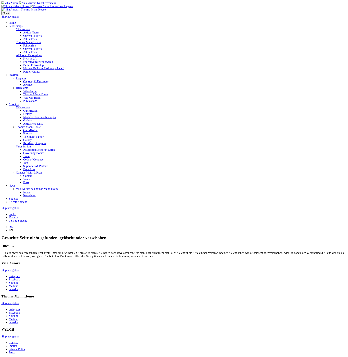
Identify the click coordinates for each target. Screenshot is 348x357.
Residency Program (34, 143)
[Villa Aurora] (28, 3)
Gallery (27, 120)
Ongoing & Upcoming (36, 81)
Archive (27, 84)
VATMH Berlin (32, 97)
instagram (14, 309)
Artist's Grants (31, 32)
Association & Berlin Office (39, 149)
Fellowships (15, 26)
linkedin (13, 289)
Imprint (13, 345)
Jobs (25, 162)
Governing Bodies (33, 153)
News (12, 185)
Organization (23, 146)
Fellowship (29, 45)
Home (12, 22)
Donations (29, 169)
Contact (27, 175)
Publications (30, 100)
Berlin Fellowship (33, 65)
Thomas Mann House (28, 42)
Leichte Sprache (18, 201)
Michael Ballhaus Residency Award (43, 68)
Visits (26, 179)
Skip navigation (10, 16)
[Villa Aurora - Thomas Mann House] (23, 9)
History (27, 113)
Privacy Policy (17, 349)
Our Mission (30, 110)
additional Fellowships (29, 55)
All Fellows (30, 39)
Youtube (13, 198)
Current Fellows (32, 35)
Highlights (22, 87)
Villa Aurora (23, 29)
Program (13, 74)
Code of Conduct (33, 159)
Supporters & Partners (35, 166)
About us (14, 104)
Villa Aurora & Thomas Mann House (37, 188)
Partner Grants (31, 71)
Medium (13, 286)
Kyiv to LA (30, 58)
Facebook (14, 279)
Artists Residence (33, 123)
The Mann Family (33, 136)
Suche (12, 214)
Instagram (14, 276)
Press (26, 182)
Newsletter (29, 195)
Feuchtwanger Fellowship (38, 61)
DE (11, 226)
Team (26, 156)
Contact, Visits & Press (29, 172)
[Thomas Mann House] (37, 6)
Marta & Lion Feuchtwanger (39, 117)
